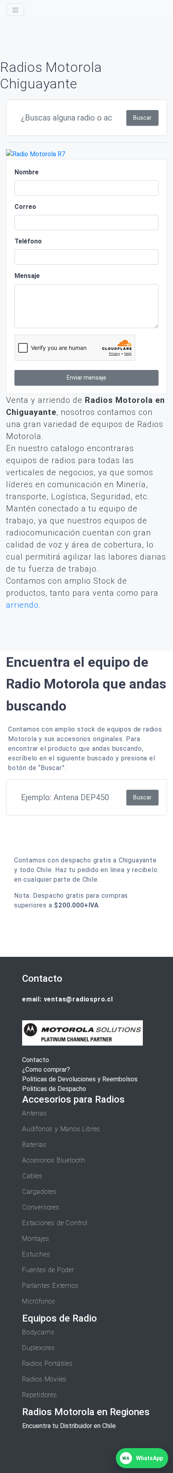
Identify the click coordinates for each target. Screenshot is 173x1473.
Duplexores (38, 1348)
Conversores (41, 1207)
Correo (25, 206)
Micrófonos (39, 1301)
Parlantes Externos (50, 1285)
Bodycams (38, 1332)
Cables (32, 1176)
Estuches (36, 1254)
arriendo (22, 605)
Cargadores (39, 1191)
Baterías (34, 1144)
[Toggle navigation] (15, 9)
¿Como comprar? (46, 1069)
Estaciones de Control (55, 1223)
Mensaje (27, 276)
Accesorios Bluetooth (53, 1160)
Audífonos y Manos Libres (61, 1129)
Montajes (35, 1238)
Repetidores (39, 1395)
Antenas (34, 1113)
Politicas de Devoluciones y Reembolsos (80, 1079)
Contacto (35, 1060)
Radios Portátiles (47, 1363)
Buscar (142, 117)
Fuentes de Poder (48, 1270)
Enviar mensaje (86, 377)
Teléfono (28, 241)
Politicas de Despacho (54, 1089)
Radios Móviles (44, 1379)
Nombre (26, 172)
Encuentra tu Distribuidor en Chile (69, 1426)
